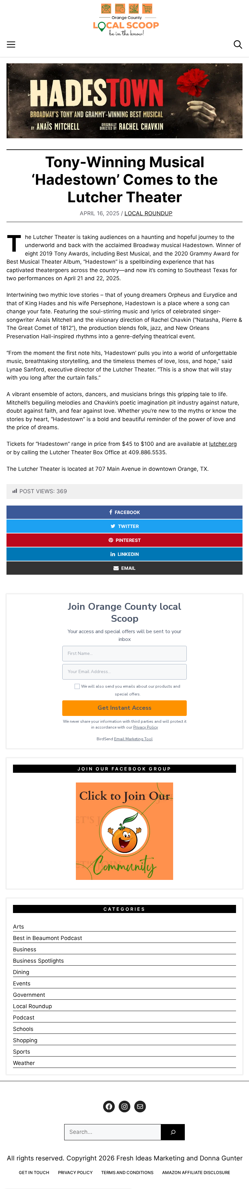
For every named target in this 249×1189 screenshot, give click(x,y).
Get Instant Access (124, 708)
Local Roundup (148, 213)
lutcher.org (223, 444)
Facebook (127, 512)
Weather (24, 1063)
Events (21, 983)
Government (29, 995)
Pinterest (128, 540)
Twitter (128, 526)
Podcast (23, 1017)
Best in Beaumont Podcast (47, 938)
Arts (18, 926)
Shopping (25, 1040)
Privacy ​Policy (145, 727)
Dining (21, 972)
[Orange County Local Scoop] (126, 19)
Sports (21, 1051)
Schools (23, 1029)
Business (24, 949)
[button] (238, 45)
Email (128, 568)
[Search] (173, 1132)
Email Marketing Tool (133, 739)
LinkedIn (128, 554)
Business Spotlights (38, 960)
